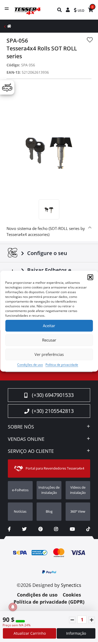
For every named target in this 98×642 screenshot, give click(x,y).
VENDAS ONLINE (26, 439)
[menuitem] (59, 10)
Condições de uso (30, 364)
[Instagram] (56, 529)
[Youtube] (72, 529)
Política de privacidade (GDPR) (49, 602)
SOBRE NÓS (21, 427)
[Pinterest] (40, 529)
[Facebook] (9, 529)
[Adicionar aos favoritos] (90, 40)
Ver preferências (49, 354)
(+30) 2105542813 (53, 410)
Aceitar (49, 325)
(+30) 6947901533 (53, 394)
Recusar (49, 340)
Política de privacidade (61, 364)
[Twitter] (24, 529)
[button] (90, 277)
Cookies (72, 595)
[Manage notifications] (13, 607)
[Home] (9, 26)
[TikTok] (88, 529)
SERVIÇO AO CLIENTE (31, 451)
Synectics (71, 585)
